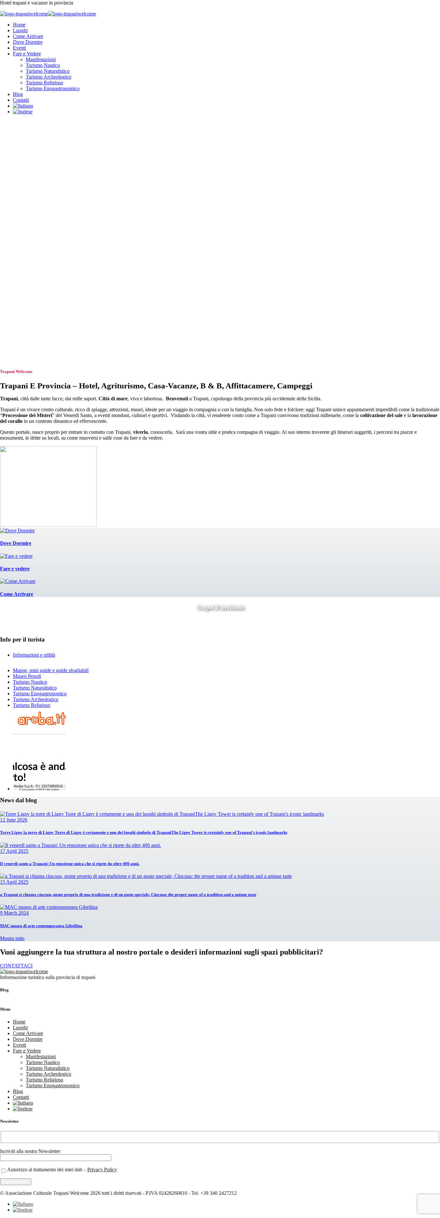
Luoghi (20, 30)
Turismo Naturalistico (48, 71)
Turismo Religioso (44, 82)
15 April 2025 (14, 882)
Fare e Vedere (27, 53)
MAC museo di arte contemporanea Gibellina (41, 925)
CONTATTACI (16, 965)
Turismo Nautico (43, 65)
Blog (18, 94)
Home (19, 24)
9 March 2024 (14, 913)
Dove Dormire (28, 42)
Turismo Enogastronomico (53, 88)
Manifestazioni (41, 59)
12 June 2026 (13, 820)
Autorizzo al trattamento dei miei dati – (62, 1169)
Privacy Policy (102, 1169)
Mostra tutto (12, 938)
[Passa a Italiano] (23, 1204)
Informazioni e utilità (34, 655)
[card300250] (48, 525)
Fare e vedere (15, 568)
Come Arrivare (28, 36)
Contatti (21, 100)
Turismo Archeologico (48, 77)
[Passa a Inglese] (23, 111)
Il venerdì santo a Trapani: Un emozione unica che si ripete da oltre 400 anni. (69, 863)
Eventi (19, 48)
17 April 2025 (14, 851)
